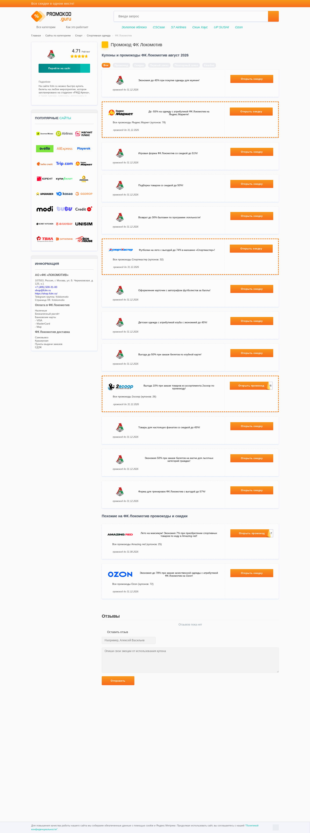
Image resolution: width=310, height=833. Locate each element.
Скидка (139, 65)
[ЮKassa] (64, 194)
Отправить (118, 680)
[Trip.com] (64, 164)
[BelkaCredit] (45, 164)
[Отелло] (45, 149)
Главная (36, 35)
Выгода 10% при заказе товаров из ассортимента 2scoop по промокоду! (179, 387)
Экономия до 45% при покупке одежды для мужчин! (168, 80)
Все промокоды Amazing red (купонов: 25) (137, 544)
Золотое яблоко (134, 27)
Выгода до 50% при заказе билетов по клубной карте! (169, 354)
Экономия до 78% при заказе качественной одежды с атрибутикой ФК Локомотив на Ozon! (179, 574)
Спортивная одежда (99, 35)
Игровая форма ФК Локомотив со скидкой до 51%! (168, 153)
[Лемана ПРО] (84, 179)
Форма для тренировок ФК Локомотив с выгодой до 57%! (171, 491)
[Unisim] (84, 224)
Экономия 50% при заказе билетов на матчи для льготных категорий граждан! (179, 459)
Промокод (121, 65)
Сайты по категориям (58, 35)
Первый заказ (159, 65)
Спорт (78, 35)
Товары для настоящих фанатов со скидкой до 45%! (169, 427)
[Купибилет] (64, 179)
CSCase (159, 27)
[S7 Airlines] (64, 133)
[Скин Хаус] (84, 239)
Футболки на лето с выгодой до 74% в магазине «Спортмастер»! (177, 250)
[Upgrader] (45, 194)
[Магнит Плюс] (84, 133)
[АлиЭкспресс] (64, 149)
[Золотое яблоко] (45, 133)
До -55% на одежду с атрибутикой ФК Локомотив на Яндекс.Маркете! (179, 113)
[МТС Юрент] (45, 179)
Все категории (45, 27)
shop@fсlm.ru (43, 290)
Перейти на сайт (59, 68)
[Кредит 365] (84, 209)
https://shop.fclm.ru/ (46, 293)
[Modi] (45, 209)
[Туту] (64, 209)
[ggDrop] (84, 194)
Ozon (239, 27)
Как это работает (76, 27)
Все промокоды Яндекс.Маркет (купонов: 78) (139, 122)
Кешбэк (209, 65)
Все (106, 65)
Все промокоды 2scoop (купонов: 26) (134, 396)
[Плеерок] (84, 149)
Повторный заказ (186, 65)
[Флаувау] (64, 224)
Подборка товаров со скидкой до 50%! (160, 185)
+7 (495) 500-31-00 (46, 287)
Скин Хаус (200, 27)
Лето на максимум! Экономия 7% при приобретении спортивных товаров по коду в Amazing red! (179, 534)
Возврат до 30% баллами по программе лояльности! (169, 217)
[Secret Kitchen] (45, 224)
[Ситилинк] (64, 239)
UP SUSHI (221, 27)
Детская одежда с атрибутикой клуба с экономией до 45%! (172, 322)
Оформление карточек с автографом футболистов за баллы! (174, 290)
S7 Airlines (178, 27)
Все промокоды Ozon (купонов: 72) (133, 584)
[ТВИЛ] (45, 239)
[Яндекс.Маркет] (84, 164)
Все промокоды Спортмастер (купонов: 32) (138, 259)
